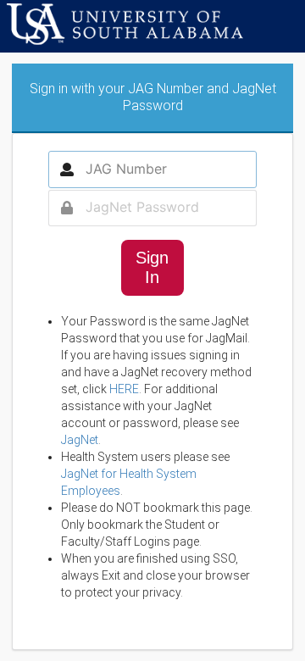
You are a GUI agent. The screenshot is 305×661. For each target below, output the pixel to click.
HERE (124, 389)
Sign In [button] (152, 267)
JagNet (79, 440)
